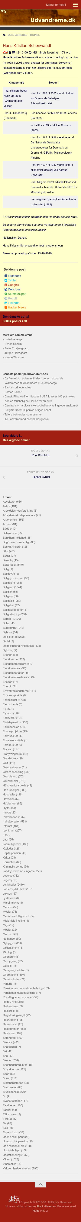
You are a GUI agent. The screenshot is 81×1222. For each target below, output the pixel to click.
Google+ (13, 285)
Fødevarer (9, 718)
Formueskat (10, 736)
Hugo (36, 1210)
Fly (5, 709)
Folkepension (11, 727)
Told (6, 1128)
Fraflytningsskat (13, 754)
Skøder (7, 1060)
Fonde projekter (13, 731)
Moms (7, 934)
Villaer (7, 1159)
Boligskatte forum (14, 609)
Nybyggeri (9, 943)
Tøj (5, 1123)
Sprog (7, 1078)
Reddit (12, 298)
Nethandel (9, 938)
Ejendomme (10, 659)
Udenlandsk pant (13, 1137)
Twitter (12, 280)
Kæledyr (8, 848)
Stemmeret (10, 1087)
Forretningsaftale (13, 740)
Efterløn (8, 655)
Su (5, 1096)
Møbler (7, 929)
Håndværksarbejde (15, 785)
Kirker (7, 857)
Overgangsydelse (14, 970)
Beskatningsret (12, 546)
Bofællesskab (11, 564)
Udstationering (12, 1155)
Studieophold (11, 1092)
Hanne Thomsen (15, 357)
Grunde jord (10, 776)
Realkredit (9, 1010)
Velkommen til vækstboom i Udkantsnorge (31, 383)
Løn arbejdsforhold (14, 889)
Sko (5, 1056)
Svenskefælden (13, 1101)
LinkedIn (13, 303)
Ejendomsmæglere (15, 664)
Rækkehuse (11, 1006)
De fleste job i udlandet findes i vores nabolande (34, 378)
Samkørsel (10, 1038)
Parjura (7, 983)
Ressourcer (10, 1024)
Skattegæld (10, 1047)
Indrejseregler (11, 821)
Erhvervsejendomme (16, 691)
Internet (8, 826)
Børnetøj (8, 560)
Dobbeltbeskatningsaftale (18, 646)
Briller (7, 623)
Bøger (7, 555)
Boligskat (9, 605)
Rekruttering (11, 1019)
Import (7, 812)
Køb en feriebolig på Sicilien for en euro (28, 401)
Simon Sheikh (13, 344)
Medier (7, 911)
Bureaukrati (10, 627)
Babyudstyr (10, 533)
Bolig (6, 569)
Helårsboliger (11, 790)
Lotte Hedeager (14, 339)
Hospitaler (9, 794)
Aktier (7, 506)
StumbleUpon (17, 294)
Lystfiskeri (9, 898)
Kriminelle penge (13, 866)
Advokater (9, 501)
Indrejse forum (12, 817)
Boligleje (8, 596)
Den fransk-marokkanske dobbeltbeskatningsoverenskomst (41, 405)
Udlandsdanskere (14, 1146)
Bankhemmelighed (15, 537)
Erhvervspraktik (13, 695)
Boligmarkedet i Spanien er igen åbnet (28, 410)
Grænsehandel (12, 767)
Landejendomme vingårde (19, 871)
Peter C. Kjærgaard (16, 348)
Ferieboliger (10, 700)
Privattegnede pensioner (18, 997)
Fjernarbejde (11, 704)
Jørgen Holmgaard (16, 353)
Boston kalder (13, 392)
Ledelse (8, 875)
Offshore (8, 956)
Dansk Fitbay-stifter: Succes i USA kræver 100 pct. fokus (40, 396)
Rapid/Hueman (46, 1206)
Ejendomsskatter (13, 673)
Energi (7, 686)
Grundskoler (11, 781)
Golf (6, 763)
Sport (6, 1074)
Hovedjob (9, 799)
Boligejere (9, 582)
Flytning (8, 713)
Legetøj (7, 880)
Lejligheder (10, 884)
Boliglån (8, 591)
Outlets (7, 965)
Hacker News (17, 307)
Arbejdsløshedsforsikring (18, 510)
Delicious (14, 289)
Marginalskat (11, 902)
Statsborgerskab (13, 1083)
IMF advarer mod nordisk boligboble (27, 419)
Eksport (8, 682)
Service (8, 1042)
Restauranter (11, 1029)
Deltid (7, 641)
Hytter (7, 808)
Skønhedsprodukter (15, 1065)
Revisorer (9, 1033)
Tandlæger (10, 1105)
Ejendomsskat (12, 668)
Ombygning (10, 961)
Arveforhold (10, 519)
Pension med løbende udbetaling (23, 988)
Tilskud (7, 1119)
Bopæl (7, 618)
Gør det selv (11, 758)
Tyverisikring (11, 1132)
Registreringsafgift (14, 1015)
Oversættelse (11, 979)
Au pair (7, 524)
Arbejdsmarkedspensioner (19, 515)
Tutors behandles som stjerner (23, 414)
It (4, 835)
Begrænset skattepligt (16, 542)
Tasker (7, 1110)
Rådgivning (10, 1001)
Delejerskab (10, 637)
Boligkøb (8, 587)
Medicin (8, 907)
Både (6, 528)
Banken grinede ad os (18, 387)
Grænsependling (13, 772)
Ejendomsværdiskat (15, 677)
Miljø (6, 925)
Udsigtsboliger (12, 1150)
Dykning (8, 650)
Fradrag (8, 749)
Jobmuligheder (12, 844)
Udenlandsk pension (16, 1141)
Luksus (8, 893)
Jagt (6, 839)
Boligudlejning (11, 614)
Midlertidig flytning (14, 920)
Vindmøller (10, 1164)
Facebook (14, 276)
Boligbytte (9, 573)
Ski (5, 1051)
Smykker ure (11, 1069)
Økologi (8, 952)
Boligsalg (9, 600)
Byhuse (8, 632)
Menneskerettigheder (16, 916)
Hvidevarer (10, 803)
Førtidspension (12, 722)
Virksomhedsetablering (17, 1168)
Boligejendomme (13, 578)
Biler (6, 551)
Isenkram (9, 830)
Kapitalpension (12, 853)
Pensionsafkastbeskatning (19, 992)
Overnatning (11, 974)
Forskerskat (10, 745)
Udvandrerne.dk (52, 19)
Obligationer (10, 947)
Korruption (9, 862)
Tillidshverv (10, 1114)
